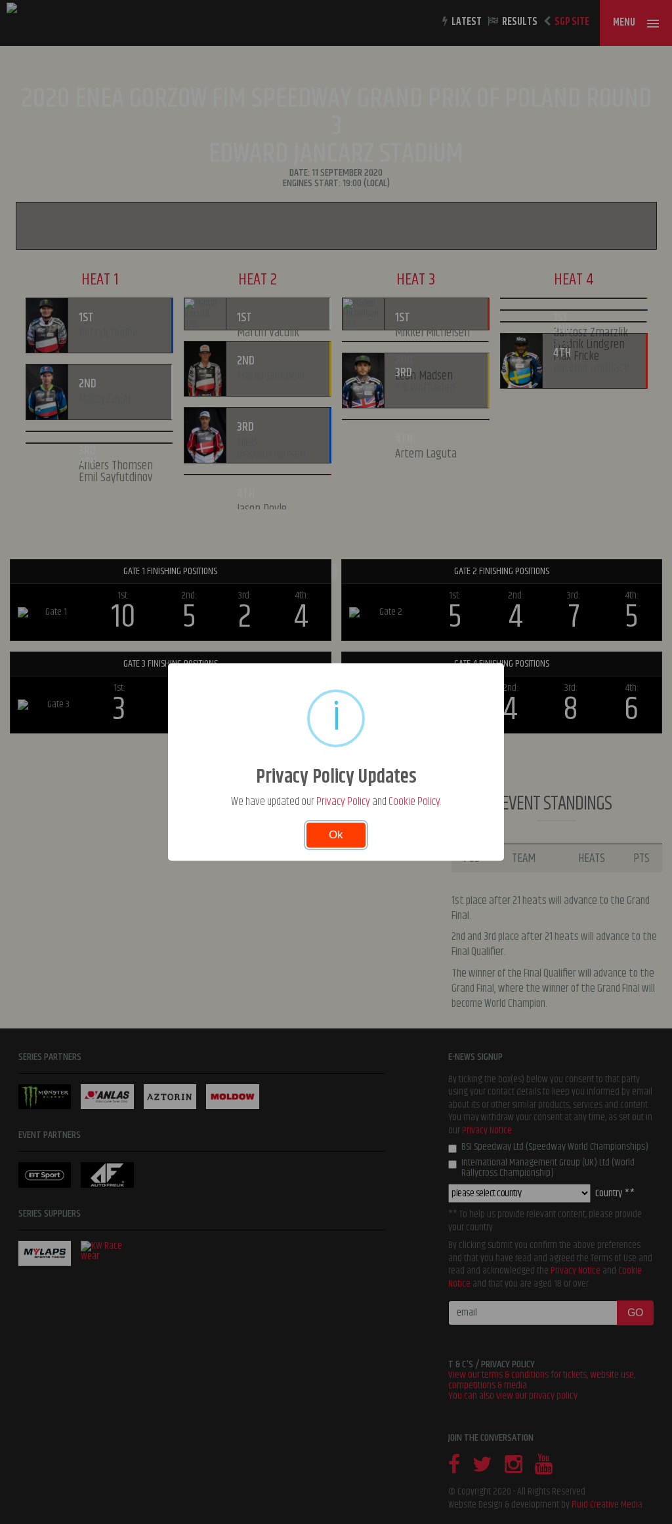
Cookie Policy (414, 801)
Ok (336, 835)
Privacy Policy (343, 801)
